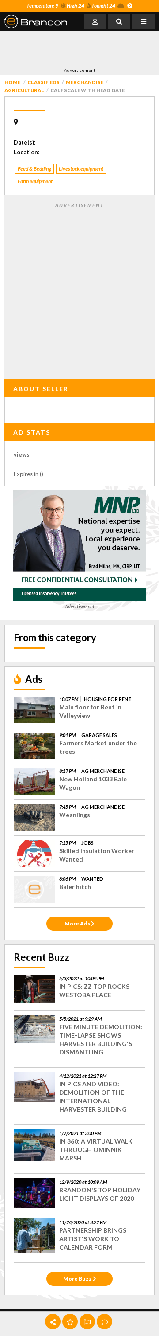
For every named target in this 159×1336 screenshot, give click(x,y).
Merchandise (84, 82)
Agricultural (24, 90)
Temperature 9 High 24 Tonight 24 (70, 5)
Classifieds (43, 82)
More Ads (77, 923)
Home (12, 82)
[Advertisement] (75, 49)
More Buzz (78, 1278)
